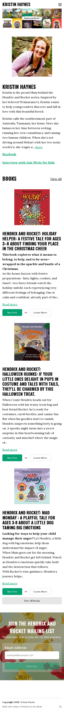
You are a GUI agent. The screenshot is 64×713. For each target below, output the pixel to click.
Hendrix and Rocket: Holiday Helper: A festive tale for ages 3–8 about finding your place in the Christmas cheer (31, 240)
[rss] (60, 708)
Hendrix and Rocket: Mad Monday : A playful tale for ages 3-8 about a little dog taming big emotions (28, 520)
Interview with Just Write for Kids (28, 162)
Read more (9, 304)
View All (56, 179)
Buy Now (12, 312)
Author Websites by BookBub (27, 706)
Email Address (15, 647)
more (39, 147)
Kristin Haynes (16, 4)
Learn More (40, 312)
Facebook (9, 154)
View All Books (32, 600)
